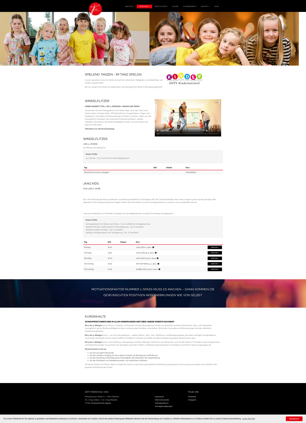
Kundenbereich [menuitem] (189, 6)
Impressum (159, 397)
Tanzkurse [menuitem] (143, 6)
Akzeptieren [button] (294, 419)
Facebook (192, 397)
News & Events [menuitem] (161, 6)
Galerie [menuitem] (175, 6)
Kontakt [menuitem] (204, 6)
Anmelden (214, 247)
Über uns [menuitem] (129, 6)
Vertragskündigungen (164, 406)
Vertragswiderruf (161, 403)
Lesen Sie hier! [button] (248, 419)
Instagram (192, 400)
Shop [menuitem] (216, 6)
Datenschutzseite (162, 400)
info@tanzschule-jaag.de (101, 403)
